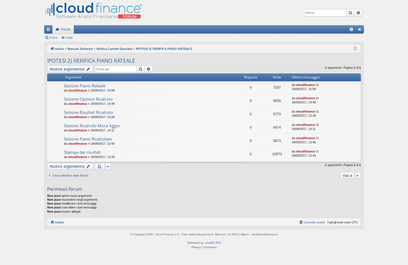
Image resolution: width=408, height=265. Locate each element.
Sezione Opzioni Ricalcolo (88, 99)
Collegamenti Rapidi (49, 30)
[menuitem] (351, 29)
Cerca (53, 37)
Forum (65, 29)
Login (69, 37)
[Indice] (93, 12)
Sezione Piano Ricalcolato (88, 139)
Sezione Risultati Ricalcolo (88, 112)
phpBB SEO (213, 242)
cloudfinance (77, 90)
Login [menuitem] (361, 30)
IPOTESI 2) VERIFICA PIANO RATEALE (91, 60)
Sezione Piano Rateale (84, 85)
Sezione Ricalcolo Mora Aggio (92, 125)
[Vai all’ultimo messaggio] (317, 85)
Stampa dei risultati (82, 152)
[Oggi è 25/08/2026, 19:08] (355, 49)
